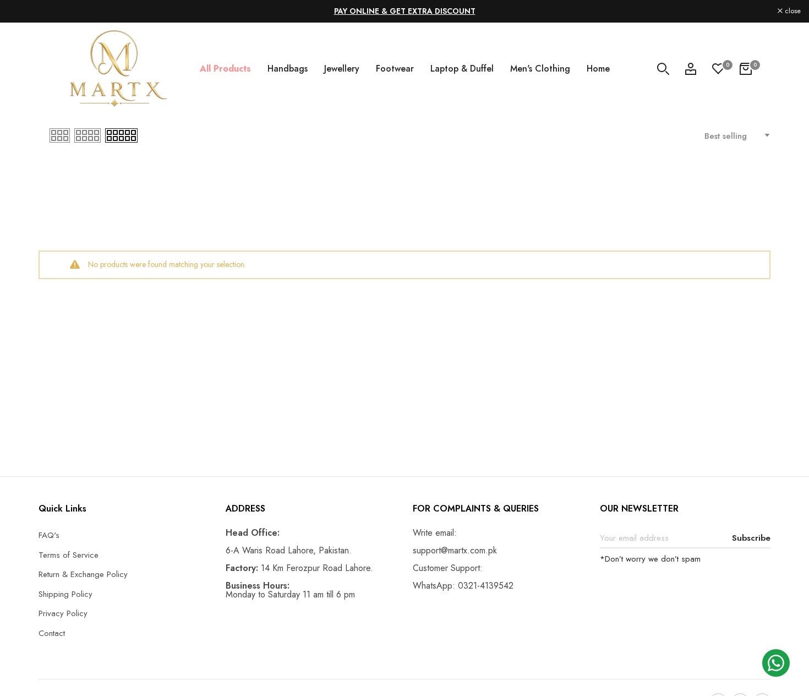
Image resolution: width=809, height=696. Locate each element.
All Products (225, 68)
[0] (718, 69)
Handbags (287, 68)
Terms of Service (69, 555)
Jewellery (341, 68)
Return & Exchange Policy (83, 574)
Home (598, 68)
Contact (52, 633)
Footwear (395, 68)
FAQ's (49, 535)
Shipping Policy (65, 594)
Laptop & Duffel (462, 68)
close (22, 11)
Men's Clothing (540, 68)
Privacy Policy (63, 613)
